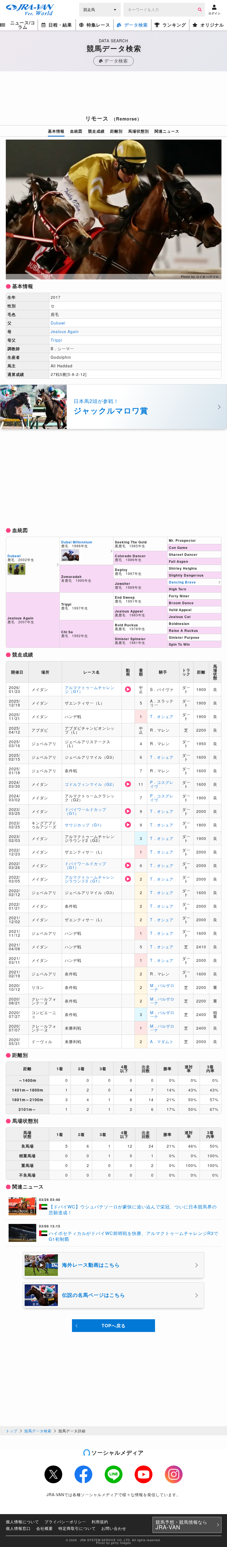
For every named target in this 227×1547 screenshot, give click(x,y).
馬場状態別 (138, 131)
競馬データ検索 (37, 1431)
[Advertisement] (113, 94)
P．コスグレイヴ (162, 784)
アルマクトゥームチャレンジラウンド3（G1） (90, 879)
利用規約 (100, 1521)
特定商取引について (77, 1528)
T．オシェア (162, 716)
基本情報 (56, 131)
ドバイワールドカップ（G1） (85, 811)
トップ (11, 1431)
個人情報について (22, 1521)
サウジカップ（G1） (84, 825)
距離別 (116, 131)
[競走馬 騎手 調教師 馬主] (100, 9)
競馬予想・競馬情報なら (181, 1525)
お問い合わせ (113, 1528)
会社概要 (44, 1528)
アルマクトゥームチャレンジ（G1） (90, 689)
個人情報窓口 (18, 1528)
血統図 (76, 131)
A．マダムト (162, 1041)
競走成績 (96, 131)
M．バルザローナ (162, 987)
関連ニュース (166, 131)
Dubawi (58, 323)
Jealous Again (65, 331)
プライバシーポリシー (65, 1521)
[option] (113, 209)
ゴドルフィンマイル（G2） (90, 784)
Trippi (56, 340)
